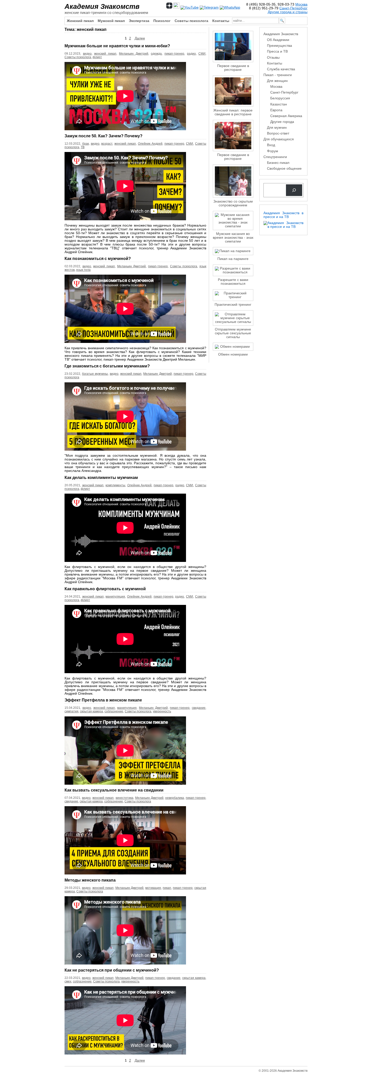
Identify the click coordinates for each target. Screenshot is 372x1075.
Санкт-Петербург (293, 8)
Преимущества (279, 46)
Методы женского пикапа (90, 880)
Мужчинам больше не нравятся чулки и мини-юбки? (117, 45)
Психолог (162, 21)
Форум (272, 151)
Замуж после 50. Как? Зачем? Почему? (103, 136)
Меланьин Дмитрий (133, 53)
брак (85, 143)
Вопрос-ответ (278, 133)
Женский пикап (80, 21)
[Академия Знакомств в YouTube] (189, 7)
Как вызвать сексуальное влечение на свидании (114, 790)
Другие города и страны (287, 12)
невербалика (174, 798)
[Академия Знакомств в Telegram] (209, 7)
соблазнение (114, 711)
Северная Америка (286, 116)
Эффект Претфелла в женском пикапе (103, 700)
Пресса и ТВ (277, 51)
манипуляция (115, 596)
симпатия (71, 711)
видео (87, 53)
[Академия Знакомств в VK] (176, 7)
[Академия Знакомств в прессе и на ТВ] (283, 227)
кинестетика (124, 798)
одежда (156, 53)
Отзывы (273, 57)
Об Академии (278, 40)
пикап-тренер (174, 53)
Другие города (282, 122)
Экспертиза (139, 21)
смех (68, 981)
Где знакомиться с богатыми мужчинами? (107, 366)
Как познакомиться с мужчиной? (98, 258)
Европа (276, 110)
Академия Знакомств (102, 6)
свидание (198, 708)
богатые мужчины (95, 374)
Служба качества (281, 69)
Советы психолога (191, 21)
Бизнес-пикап (278, 163)
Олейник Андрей (150, 143)
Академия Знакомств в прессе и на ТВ (283, 215)
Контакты (220, 21)
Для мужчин (277, 127)
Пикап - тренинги (277, 75)
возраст (106, 143)
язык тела (83, 270)
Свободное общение (284, 168)
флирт (97, 57)
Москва (301, 4)
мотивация (153, 888)
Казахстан (278, 104)
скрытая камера (91, 711)
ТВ (83, 147)
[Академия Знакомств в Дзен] (169, 7)
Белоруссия (280, 98)
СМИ (201, 53)
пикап (167, 888)
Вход (271, 145)
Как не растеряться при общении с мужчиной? (112, 970)
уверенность (162, 711)
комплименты (115, 485)
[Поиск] (294, 190)
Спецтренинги (275, 157)
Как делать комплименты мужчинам (101, 477)
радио (191, 53)
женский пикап (105, 53)
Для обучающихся (278, 139)
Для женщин (277, 81)
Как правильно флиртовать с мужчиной (105, 588)
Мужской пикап (111, 21)
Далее (140, 38)
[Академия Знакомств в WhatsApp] (230, 7)
